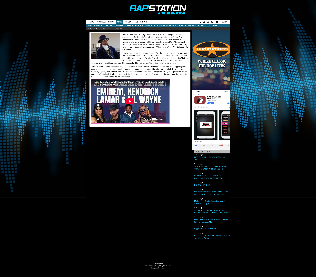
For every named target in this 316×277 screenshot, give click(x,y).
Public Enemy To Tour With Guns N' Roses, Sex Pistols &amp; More (211, 220)
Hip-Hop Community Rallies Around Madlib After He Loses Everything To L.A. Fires (211, 193)
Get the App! (142, 22)
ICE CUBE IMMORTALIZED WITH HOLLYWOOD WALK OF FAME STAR (209, 176)
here (162, 264)
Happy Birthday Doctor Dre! (205, 229)
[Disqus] (139, 160)
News (119, 22)
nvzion (162, 268)
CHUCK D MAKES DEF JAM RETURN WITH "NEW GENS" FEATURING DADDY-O (211, 167)
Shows (111, 22)
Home (91, 22)
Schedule (129, 22)
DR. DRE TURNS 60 (202, 185)
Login (224, 22)
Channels (101, 22)
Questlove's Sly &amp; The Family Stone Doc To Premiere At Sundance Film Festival (211, 211)
